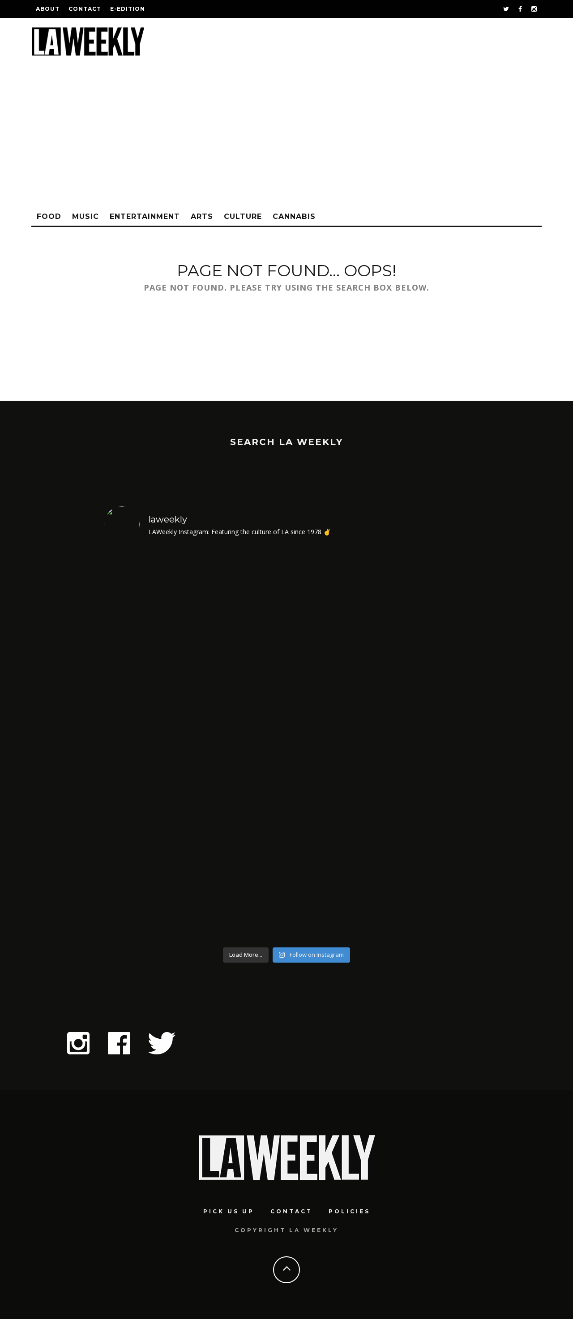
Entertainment (145, 216)
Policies (349, 1211)
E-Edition (127, 8)
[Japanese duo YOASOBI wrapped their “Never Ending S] (241, 746)
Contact (84, 8)
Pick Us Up (228, 1211)
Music (85, 216)
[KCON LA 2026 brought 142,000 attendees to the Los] (333, 746)
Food (49, 216)
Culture (243, 216)
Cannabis (294, 216)
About (48, 8)
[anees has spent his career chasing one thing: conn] (148, 746)
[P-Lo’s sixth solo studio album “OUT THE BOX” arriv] (425, 746)
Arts (202, 216)
